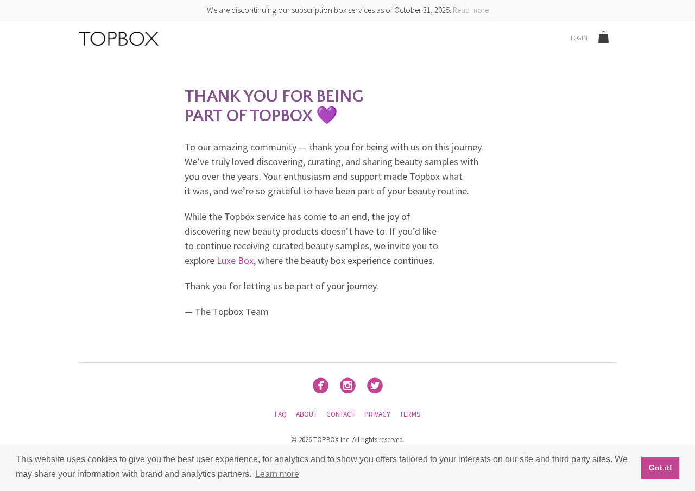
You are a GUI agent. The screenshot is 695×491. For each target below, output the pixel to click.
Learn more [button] (277, 474)
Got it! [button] (660, 467)
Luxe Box (235, 260)
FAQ (281, 414)
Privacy (377, 414)
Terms (410, 414)
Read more (471, 10)
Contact (340, 414)
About (306, 414)
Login (579, 38)
